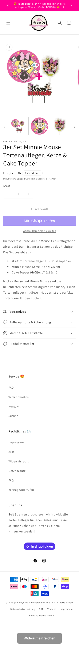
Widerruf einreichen (39, 638)
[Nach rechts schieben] (74, 127)
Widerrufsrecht (18, 461)
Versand (21, 178)
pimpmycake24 (22, 602)
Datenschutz (17, 471)
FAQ (11, 387)
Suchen (13, 416)
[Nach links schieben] (4, 127)
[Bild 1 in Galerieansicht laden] (19, 126)
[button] (8, 22)
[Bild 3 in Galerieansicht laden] (59, 126)
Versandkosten (18, 397)
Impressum (16, 442)
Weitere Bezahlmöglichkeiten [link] (39, 230)
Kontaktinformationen (41, 615)
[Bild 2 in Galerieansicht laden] (39, 126)
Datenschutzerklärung (22, 609)
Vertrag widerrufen (21, 490)
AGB (11, 452)
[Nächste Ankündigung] (71, 5)
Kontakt (13, 406)
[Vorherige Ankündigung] (7, 5)
